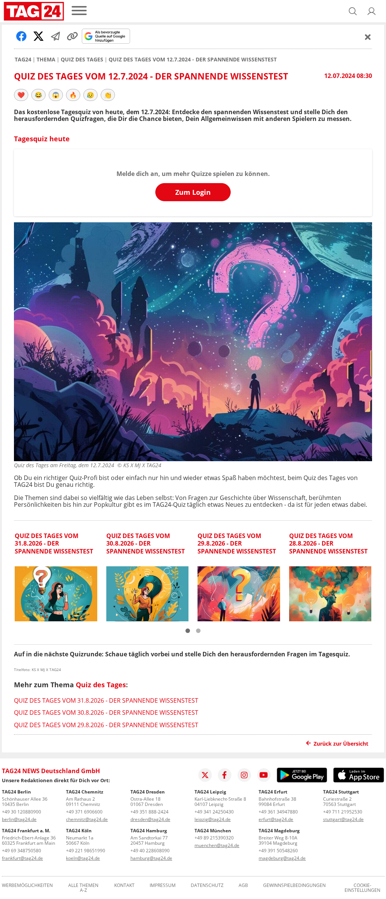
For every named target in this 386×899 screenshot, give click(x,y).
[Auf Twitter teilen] (38, 36)
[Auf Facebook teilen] (21, 36)
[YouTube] (264, 775)
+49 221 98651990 (85, 850)
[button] (372, 11)
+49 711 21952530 (342, 812)
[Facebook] (224, 775)
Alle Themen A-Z (83, 888)
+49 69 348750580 (21, 850)
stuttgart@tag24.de (343, 819)
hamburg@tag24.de (151, 858)
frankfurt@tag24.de (22, 858)
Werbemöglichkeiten (27, 885)
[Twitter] (205, 775)
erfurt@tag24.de (276, 819)
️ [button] (21, 95)
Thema (46, 60)
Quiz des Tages (82, 60)
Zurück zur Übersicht (341, 743)
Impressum (163, 885)
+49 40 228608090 (150, 850)
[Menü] (79, 11)
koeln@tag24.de (83, 858)
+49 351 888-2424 (149, 812)
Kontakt (124, 885)
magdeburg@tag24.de (282, 858)
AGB (243, 885)
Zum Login (193, 192)
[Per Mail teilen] (55, 36)
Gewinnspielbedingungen (294, 885)
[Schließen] (368, 37)
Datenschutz (207, 885)
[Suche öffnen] (353, 11)
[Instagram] (244, 775)
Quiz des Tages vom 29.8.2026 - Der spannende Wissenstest (106, 725)
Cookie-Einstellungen (362, 888)
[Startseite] (34, 11)
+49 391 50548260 (278, 850)
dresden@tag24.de (150, 819)
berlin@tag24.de (19, 819)
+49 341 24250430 (214, 812)
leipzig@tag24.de (213, 819)
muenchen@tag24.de (217, 845)
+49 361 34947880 (278, 812)
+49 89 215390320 (214, 838)
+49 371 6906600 (84, 812)
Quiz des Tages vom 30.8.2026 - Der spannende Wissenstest (106, 712)
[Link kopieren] (72, 36)
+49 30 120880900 (21, 812)
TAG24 (23, 60)
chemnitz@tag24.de (87, 819)
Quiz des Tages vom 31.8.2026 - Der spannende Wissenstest (106, 700)
